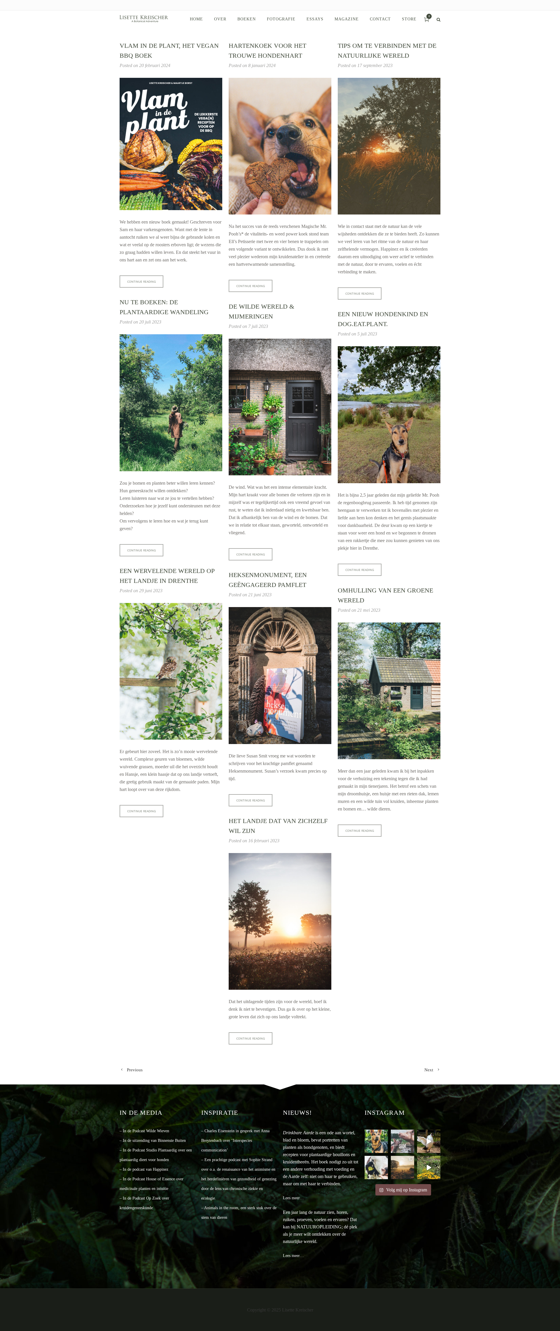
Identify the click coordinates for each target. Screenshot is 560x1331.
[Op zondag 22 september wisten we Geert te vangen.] (428, 1141)
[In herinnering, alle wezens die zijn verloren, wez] (376, 1167)
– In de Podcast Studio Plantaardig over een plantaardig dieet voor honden (156, 1155)
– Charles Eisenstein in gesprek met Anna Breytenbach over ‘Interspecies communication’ (235, 1140)
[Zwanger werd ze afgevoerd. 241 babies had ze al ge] (402, 1141)
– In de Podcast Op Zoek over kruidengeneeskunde (144, 1203)
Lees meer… (293, 1198)
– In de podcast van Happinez (144, 1169)
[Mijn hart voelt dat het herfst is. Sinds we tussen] (428, 1167)
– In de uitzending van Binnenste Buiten (153, 1140)
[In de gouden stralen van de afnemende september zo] (402, 1167)
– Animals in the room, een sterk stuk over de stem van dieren (238, 1213)
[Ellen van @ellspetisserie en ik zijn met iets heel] (376, 1141)
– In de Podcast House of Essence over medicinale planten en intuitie (151, 1184)
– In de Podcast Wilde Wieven (144, 1131)
